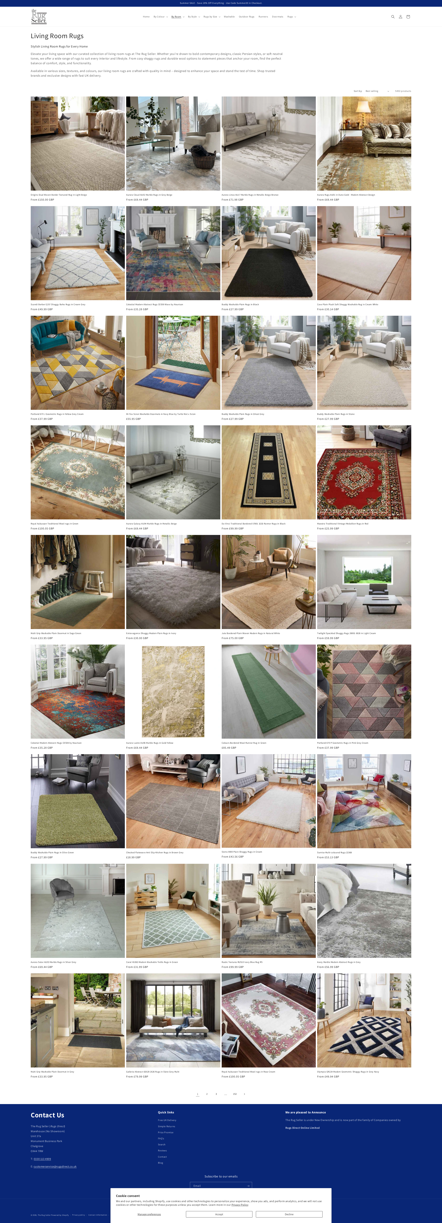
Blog (160, 1162)
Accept (219, 1214)
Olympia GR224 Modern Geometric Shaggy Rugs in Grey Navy (348, 1071)
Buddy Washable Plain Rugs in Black (240, 304)
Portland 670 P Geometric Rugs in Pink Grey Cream (342, 743)
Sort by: (358, 91)
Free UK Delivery (167, 1120)
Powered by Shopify (60, 1215)
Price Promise (165, 1132)
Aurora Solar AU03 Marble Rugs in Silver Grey (53, 962)
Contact (162, 1156)
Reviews (162, 1150)
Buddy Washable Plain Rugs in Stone (335, 414)
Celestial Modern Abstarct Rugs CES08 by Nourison (56, 743)
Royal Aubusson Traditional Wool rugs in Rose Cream (248, 1071)
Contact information (97, 1215)
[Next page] (244, 1094)
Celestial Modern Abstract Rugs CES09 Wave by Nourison (154, 304)
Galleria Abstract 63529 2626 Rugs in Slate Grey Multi (152, 1071)
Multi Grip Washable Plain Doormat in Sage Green (56, 633)
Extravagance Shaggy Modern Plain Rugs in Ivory (151, 633)
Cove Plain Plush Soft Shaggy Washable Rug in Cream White (347, 304)
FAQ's (161, 1138)
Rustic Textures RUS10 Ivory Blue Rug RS (242, 962)
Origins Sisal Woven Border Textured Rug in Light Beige (59, 195)
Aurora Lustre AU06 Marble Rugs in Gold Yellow (149, 743)
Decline (289, 1214)
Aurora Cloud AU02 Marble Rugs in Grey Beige (149, 195)
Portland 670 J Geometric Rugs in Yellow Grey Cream (57, 414)
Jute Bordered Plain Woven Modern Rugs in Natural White (251, 633)
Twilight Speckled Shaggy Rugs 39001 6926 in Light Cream (346, 633)
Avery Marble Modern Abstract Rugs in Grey (339, 962)
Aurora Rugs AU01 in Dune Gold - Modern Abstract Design (346, 195)
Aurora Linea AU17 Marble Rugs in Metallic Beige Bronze (250, 195)
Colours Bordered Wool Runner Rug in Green (244, 743)
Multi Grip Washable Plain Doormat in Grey (52, 1071)
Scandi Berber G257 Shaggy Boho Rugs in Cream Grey (58, 304)
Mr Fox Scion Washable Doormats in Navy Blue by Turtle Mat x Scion (161, 414)
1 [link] (197, 1094)
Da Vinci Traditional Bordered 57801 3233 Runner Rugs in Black (254, 523)
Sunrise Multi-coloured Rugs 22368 (334, 852)
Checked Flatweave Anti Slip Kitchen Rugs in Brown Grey (154, 852)
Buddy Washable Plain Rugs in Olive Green (52, 852)
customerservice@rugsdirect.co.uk (55, 1166)
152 (235, 1093)
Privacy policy (78, 1215)
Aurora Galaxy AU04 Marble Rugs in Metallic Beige (151, 523)
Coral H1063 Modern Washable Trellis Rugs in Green (152, 962)
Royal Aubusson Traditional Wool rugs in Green (54, 523)
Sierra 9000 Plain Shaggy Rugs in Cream (242, 851)
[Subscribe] (248, 1186)
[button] (160, 16)
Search (162, 1144)
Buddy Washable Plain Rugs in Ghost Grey (243, 414)
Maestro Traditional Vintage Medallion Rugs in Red (342, 523)
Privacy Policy (240, 1205)
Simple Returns (166, 1126)
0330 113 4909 (42, 1159)
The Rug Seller (44, 1215)
